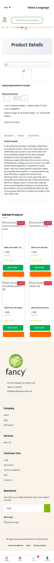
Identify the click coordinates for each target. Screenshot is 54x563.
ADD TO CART (12, 268)
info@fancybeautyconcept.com (19, 391)
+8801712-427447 (14, 387)
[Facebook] (17, 397)
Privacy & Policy (40, 545)
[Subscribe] (47, 508)
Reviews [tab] (21, 135)
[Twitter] (22, 397)
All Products (8, 425)
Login (6, 460)
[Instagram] (32, 397)
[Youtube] (37, 397)
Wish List (7, 442)
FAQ (5, 475)
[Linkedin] (27, 397)
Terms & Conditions (12, 470)
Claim (28, 545)
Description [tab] (8, 135)
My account (8, 465)
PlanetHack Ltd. (30, 539)
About (6, 415)
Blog (6, 420)
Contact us (8, 480)
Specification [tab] (34, 135)
